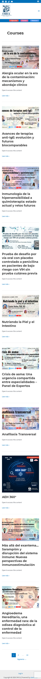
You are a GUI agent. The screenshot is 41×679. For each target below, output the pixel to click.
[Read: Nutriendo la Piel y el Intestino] (20, 306)
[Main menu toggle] (39, 11)
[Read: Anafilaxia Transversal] (20, 418)
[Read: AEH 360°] (20, 474)
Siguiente (21, 659)
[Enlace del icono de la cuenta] (38, 1)
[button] (14, 21)
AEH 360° (9, 497)
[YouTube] (12, 1)
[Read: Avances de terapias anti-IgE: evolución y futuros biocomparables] (20, 117)
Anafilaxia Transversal (19, 434)
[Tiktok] (9, 1)
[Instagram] (6, 1)
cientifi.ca (33, 677)
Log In (20, 673)
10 (27, 655)
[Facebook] (3, 1)
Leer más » (5, 95)
